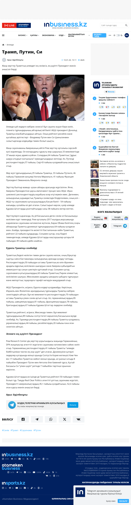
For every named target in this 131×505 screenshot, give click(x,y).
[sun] (114, 35)
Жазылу (123, 501)
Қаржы (33, 35)
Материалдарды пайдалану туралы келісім (105, 482)
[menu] (3, 35)
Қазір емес (111, 501)
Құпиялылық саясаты (63, 498)
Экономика (48, 35)
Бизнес (22, 35)
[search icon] (126, 25)
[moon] (122, 35)
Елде (61, 35)
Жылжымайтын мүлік (76, 35)
